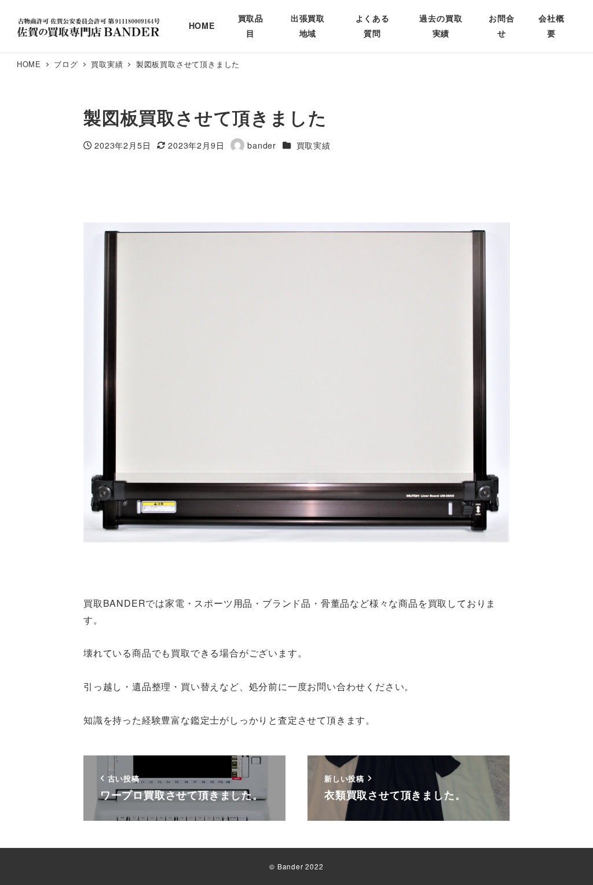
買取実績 (313, 145)
